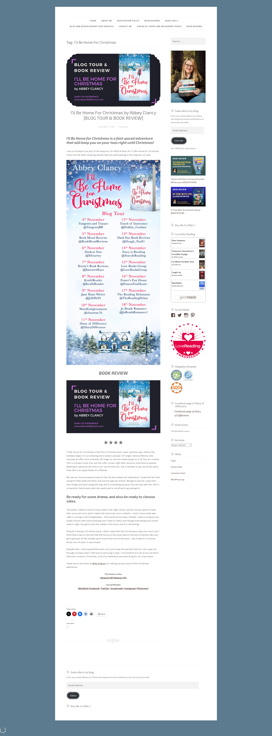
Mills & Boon (99, 563)
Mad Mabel (177, 283)
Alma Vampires (178, 240)
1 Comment (123, 126)
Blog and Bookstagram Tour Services (92, 26)
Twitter (105, 588)
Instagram (130, 588)
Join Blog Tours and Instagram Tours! (159, 26)
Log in (173, 460)
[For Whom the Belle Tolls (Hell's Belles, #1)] (202, 268)
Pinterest (142, 588)
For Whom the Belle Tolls (183, 261)
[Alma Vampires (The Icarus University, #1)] (202, 246)
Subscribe (178, 140)
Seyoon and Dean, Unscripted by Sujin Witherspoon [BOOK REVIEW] (187, 180)
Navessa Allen (178, 275)
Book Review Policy (128, 21)
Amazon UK (107, 577)
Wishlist (83, 588)
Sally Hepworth (178, 286)
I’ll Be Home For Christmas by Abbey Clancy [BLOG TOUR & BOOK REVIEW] (113, 115)
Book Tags (171, 21)
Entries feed (176, 467)
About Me (106, 21)
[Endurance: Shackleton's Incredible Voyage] (202, 257)
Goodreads (117, 588)
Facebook (94, 588)
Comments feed (178, 473)
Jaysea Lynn (177, 264)
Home (93, 21)
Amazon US (120, 577)
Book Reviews (152, 21)
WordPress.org (177, 479)
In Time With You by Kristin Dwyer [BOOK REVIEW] (186, 211)
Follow (73, 695)
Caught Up (176, 272)
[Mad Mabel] (202, 289)
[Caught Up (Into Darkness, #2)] (202, 278)
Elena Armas (177, 243)
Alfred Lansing (178, 257)
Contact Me (125, 26)
